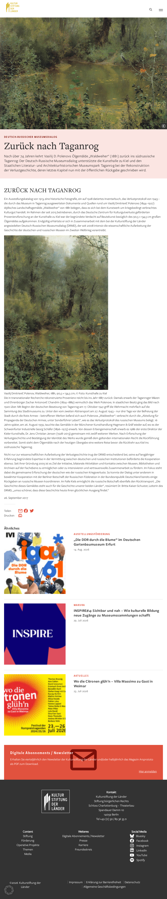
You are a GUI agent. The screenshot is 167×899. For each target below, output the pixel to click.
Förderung (27, 840)
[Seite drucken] (20, 515)
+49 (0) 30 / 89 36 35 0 (113, 819)
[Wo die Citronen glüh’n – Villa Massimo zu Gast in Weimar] (35, 734)
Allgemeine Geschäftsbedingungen (105, 886)
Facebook (142, 840)
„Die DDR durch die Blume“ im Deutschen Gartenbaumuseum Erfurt (107, 542)
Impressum (76, 882)
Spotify (140, 860)
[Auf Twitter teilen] (31, 510)
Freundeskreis (83, 849)
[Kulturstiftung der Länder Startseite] (12, 7)
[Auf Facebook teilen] (25, 510)
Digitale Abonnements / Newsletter (83, 836)
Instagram (142, 845)
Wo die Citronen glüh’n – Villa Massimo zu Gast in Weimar (113, 683)
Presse (83, 840)
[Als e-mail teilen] (20, 510)
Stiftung (28, 836)
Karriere (83, 845)
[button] (9, 890)
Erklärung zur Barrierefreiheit (103, 882)
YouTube (141, 855)
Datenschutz (132, 882)
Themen (28, 849)
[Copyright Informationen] (163, 126)
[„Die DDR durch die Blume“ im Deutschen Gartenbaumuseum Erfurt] (35, 593)
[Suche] (151, 9)
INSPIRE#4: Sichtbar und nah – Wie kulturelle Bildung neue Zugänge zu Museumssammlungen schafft (116, 612)
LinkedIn (141, 850)
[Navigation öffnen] (161, 9)
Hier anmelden (148, 771)
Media (28, 854)
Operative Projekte (27, 845)
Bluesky (140, 836)
